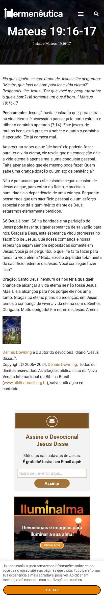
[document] (52, 299)
